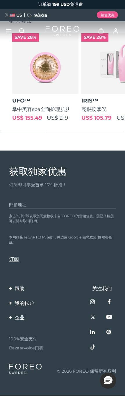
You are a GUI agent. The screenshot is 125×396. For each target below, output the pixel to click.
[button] (108, 380)
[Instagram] (93, 302)
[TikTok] (93, 348)
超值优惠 (108, 15)
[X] (93, 317)
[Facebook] (109, 302)
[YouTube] (109, 317)
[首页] (62, 31)
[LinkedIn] (93, 332)
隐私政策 (90, 237)
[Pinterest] (109, 332)
